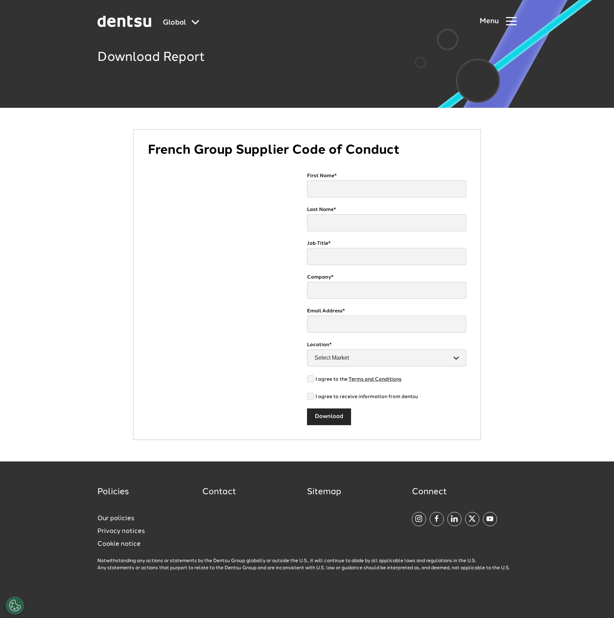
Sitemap (324, 492)
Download (329, 416)
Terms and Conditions (375, 379)
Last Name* (321, 209)
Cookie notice (119, 544)
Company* (320, 277)
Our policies (115, 518)
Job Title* (319, 243)
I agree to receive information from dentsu (367, 396)
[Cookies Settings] (15, 605)
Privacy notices (121, 531)
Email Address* (326, 310)
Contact (219, 492)
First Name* (322, 175)
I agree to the (359, 379)
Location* (319, 344)
